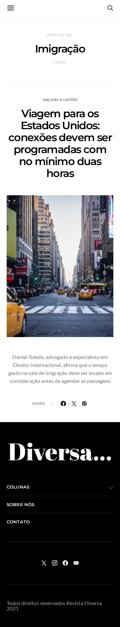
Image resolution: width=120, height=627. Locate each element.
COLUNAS (18, 487)
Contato (18, 521)
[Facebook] (65, 563)
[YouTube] (76, 563)
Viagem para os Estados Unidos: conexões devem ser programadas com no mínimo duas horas (60, 143)
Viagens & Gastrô (60, 100)
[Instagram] (54, 563)
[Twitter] (44, 563)
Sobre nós (20, 504)
